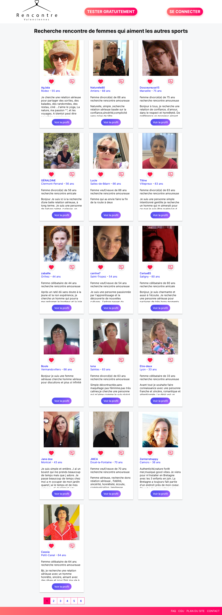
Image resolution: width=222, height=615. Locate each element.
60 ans (155, 276)
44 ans (56, 276)
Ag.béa (45, 87)
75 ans (157, 90)
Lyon (143, 369)
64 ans (62, 555)
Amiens (94, 90)
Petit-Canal (48, 555)
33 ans (152, 369)
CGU (181, 611)
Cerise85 (145, 273)
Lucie (93, 180)
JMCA (94, 459)
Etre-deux (146, 366)
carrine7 (95, 273)
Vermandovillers (51, 369)
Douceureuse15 (149, 87)
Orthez (45, 276)
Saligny (144, 276)
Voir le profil (61, 122)
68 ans (106, 90)
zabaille (46, 273)
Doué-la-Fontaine (101, 462)
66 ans (117, 183)
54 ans (113, 276)
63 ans (159, 183)
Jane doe (46, 459)
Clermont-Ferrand (52, 183)
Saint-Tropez (98, 276)
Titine (143, 180)
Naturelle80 (97, 87)
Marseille (145, 90)
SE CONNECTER (185, 11)
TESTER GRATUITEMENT (111, 11)
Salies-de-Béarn (100, 183)
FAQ (173, 611)
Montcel (46, 462)
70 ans (118, 462)
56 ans (70, 183)
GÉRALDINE (48, 180)
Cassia (45, 551)
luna (93, 366)
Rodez (45, 90)
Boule (44, 366)
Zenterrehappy (149, 459)
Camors (144, 462)
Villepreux (146, 183)
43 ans (58, 462)
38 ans (156, 462)
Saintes (94, 369)
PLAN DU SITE (196, 611)
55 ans (56, 90)
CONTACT (213, 611)
